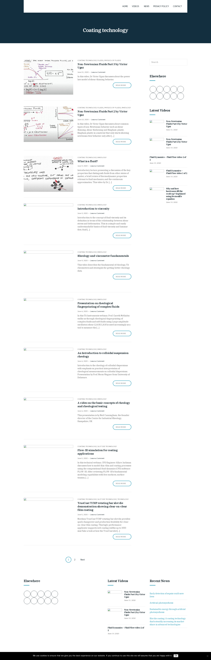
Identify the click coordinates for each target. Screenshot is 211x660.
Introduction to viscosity (94, 208)
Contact (177, 6)
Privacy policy (161, 6)
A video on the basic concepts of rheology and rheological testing (104, 404)
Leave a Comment (98, 72)
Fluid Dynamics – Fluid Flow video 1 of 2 (176, 172)
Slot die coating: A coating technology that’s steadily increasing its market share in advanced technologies (168, 621)
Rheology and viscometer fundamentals (103, 256)
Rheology (126, 108)
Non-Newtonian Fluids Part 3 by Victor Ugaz (176, 124)
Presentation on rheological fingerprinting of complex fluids (98, 305)
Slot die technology (107, 446)
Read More (121, 85)
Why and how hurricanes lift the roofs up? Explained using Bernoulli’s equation (175, 193)
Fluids (100, 60)
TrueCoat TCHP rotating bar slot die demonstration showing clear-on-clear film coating (102, 506)
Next (83, 559)
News (146, 6)
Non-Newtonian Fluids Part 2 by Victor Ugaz (176, 142)
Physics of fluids (112, 60)
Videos (135, 6)
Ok (176, 656)
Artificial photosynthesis (161, 603)
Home (125, 6)
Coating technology (87, 60)
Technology (123, 499)
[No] (207, 656)
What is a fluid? (88, 161)
